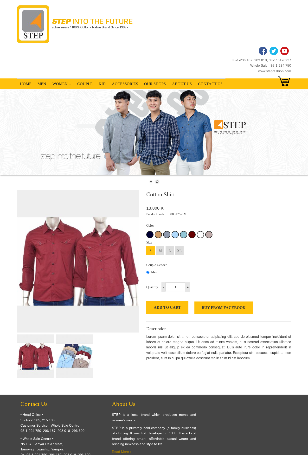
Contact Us (210, 84)
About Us (182, 84)
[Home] (76, 24)
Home (26, 84)
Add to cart (167, 307)
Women (60, 84)
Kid (102, 84)
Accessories (125, 84)
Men (42, 84)
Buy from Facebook (223, 308)
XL (179, 251)
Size (149, 242)
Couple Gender (156, 265)
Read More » (122, 452)
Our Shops (155, 84)
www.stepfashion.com (274, 71)
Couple (85, 84)
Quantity (152, 287)
